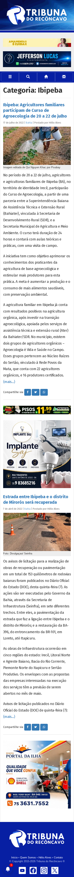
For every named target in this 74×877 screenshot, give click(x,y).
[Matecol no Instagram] (37, 410)
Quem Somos (28, 857)
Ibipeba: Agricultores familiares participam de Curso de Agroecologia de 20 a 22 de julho (35, 110)
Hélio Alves (44, 857)
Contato (58, 857)
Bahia (29, 122)
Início (14, 857)
